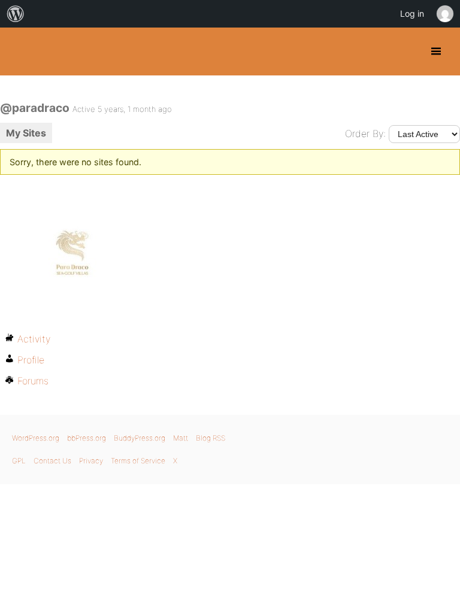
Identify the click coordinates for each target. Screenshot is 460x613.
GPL (19, 460)
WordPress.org (35, 437)
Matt (180, 437)
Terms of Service (138, 460)
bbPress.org (86, 437)
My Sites (26, 133)
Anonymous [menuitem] (444, 14)
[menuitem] (15, 14)
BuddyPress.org (19, 51)
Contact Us (52, 460)
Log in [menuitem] (412, 13)
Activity (33, 339)
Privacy (91, 460)
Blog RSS (210, 437)
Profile (30, 360)
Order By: (365, 133)
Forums (33, 381)
